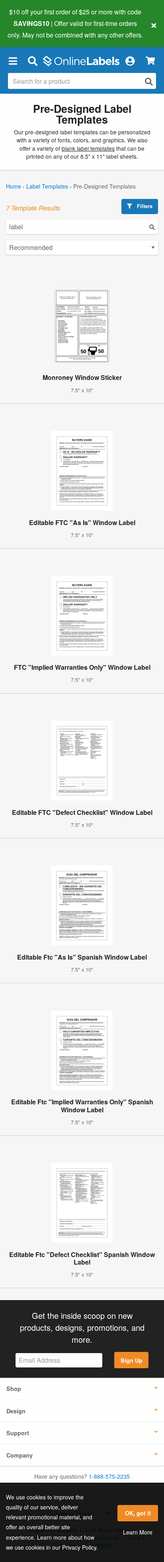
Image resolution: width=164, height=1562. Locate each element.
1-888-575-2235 (109, 1476)
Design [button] (15, 1411)
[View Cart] (150, 60)
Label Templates (47, 186)
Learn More (137, 1532)
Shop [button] (13, 1389)
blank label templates (88, 148)
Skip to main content (29, 29)
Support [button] (17, 1433)
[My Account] (130, 61)
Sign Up (132, 1360)
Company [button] (19, 1455)
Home (13, 186)
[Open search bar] (32, 61)
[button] (12, 61)
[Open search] (149, 81)
